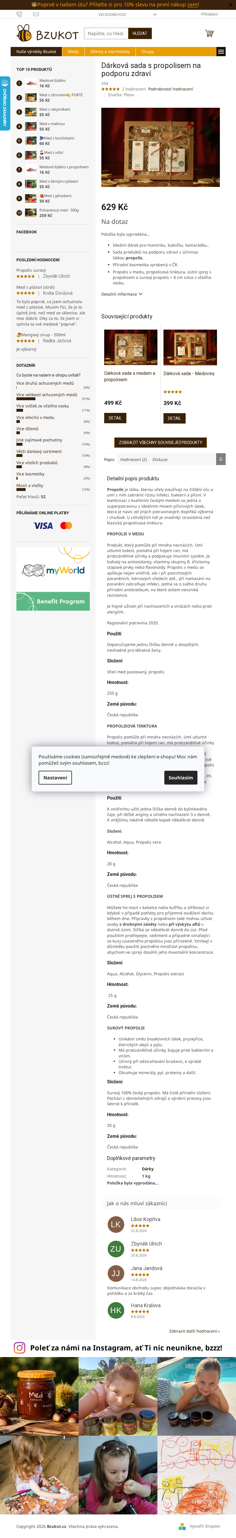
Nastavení (53, 777)
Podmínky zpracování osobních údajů (116, 808)
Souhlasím (179, 777)
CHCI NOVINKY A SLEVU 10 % (116, 791)
